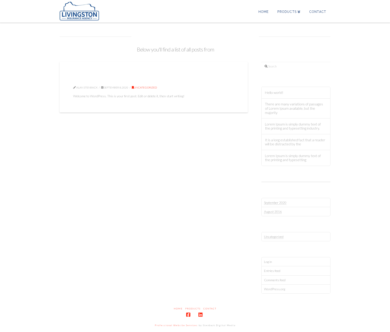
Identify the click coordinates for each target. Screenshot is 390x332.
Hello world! (93, 79)
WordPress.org (274, 289)
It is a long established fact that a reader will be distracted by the (295, 142)
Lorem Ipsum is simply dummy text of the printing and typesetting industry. (293, 126)
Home (178, 308)
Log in (268, 262)
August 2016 (273, 212)
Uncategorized (145, 87)
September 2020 (275, 202)
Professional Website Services (176, 325)
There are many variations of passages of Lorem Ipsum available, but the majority (294, 108)
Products (193, 308)
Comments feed (275, 280)
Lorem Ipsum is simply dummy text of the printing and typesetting (293, 158)
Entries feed (272, 271)
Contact (209, 308)
